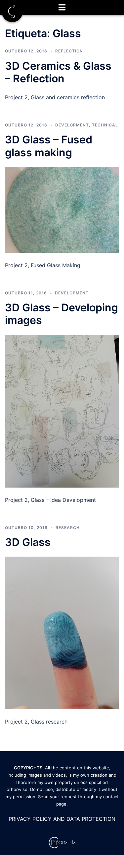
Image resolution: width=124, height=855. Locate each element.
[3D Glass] (62, 632)
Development (72, 124)
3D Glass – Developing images (61, 314)
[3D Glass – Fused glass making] (62, 209)
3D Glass (28, 542)
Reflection (69, 50)
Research (68, 527)
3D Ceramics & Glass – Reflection (58, 72)
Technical (105, 124)
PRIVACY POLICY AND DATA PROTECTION (62, 819)
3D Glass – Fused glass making (48, 146)
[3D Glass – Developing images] (62, 410)
